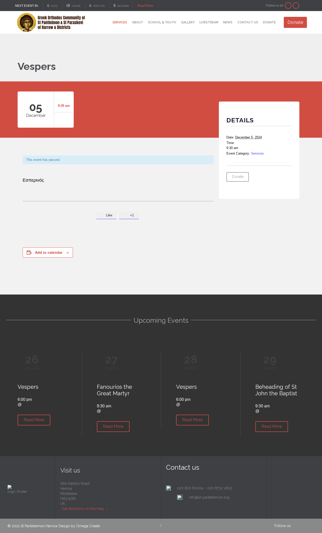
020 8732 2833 (219, 488)
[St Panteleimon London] (51, 22)
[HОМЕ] (105, 23)
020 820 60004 (190, 488)
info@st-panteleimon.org (209, 497)
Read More (145, 6)
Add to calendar (48, 252)
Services (257, 153)
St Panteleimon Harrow (39, 526)
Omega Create (88, 526)
